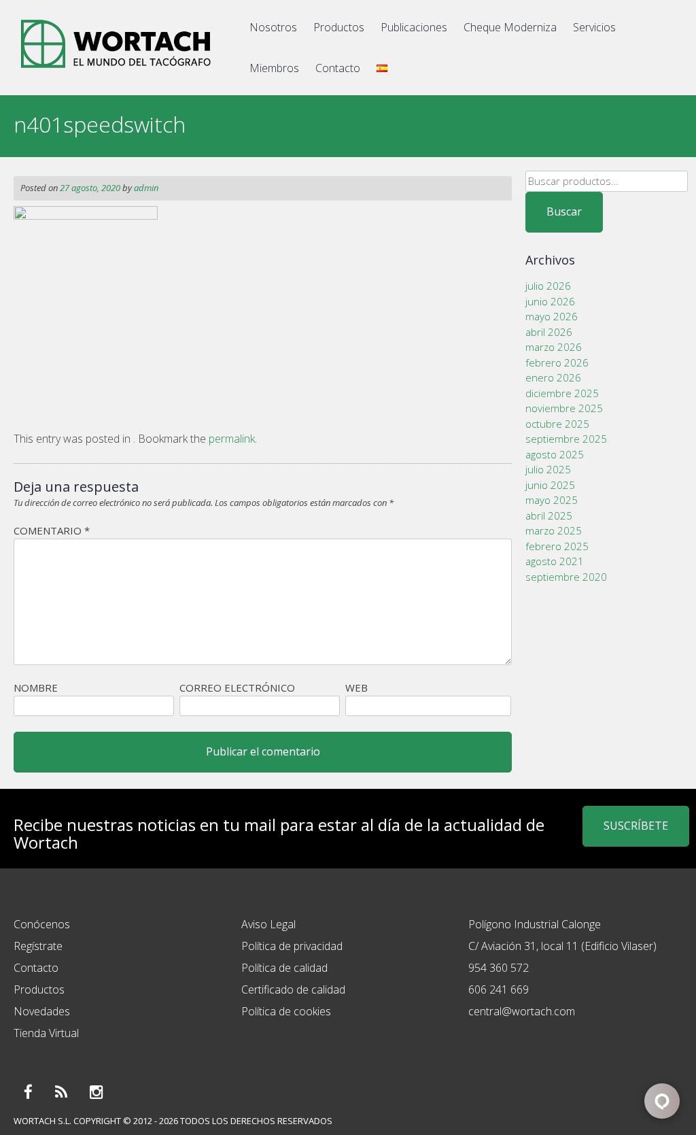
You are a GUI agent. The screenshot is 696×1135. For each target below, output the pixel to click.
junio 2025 (550, 485)
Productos (338, 27)
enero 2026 (553, 377)
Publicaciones (414, 27)
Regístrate (38, 945)
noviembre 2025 (564, 408)
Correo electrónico (237, 687)
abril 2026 (548, 332)
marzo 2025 (553, 530)
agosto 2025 (554, 454)
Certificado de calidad (293, 989)
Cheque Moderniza (510, 27)
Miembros (274, 68)
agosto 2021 (554, 561)
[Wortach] (116, 70)
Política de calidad (284, 967)
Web (356, 687)
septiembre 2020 (566, 576)
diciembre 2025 (562, 393)
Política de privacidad (292, 945)
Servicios (594, 27)
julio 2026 (548, 285)
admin (146, 188)
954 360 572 (498, 967)
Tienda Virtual (46, 1033)
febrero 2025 (557, 546)
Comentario (52, 530)
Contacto (337, 68)
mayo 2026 (551, 316)
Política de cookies (286, 1011)
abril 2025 (548, 515)
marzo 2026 (553, 347)
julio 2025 (548, 469)
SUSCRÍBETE (636, 825)
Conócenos (42, 924)
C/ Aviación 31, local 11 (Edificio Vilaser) (562, 945)
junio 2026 (550, 301)
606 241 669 (498, 989)
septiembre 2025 (566, 438)
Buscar (564, 211)
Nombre (36, 687)
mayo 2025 (551, 500)
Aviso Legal (268, 924)
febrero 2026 (557, 362)
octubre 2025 (557, 423)
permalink (232, 438)
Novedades (42, 1011)
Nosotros (273, 27)
